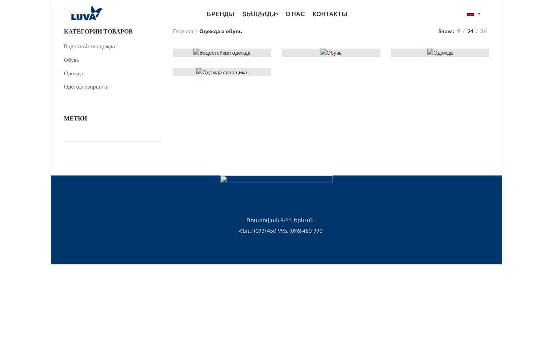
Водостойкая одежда (89, 46)
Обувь (71, 59)
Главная (183, 31)
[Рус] (474, 13)
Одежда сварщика (86, 86)
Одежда (74, 73)
